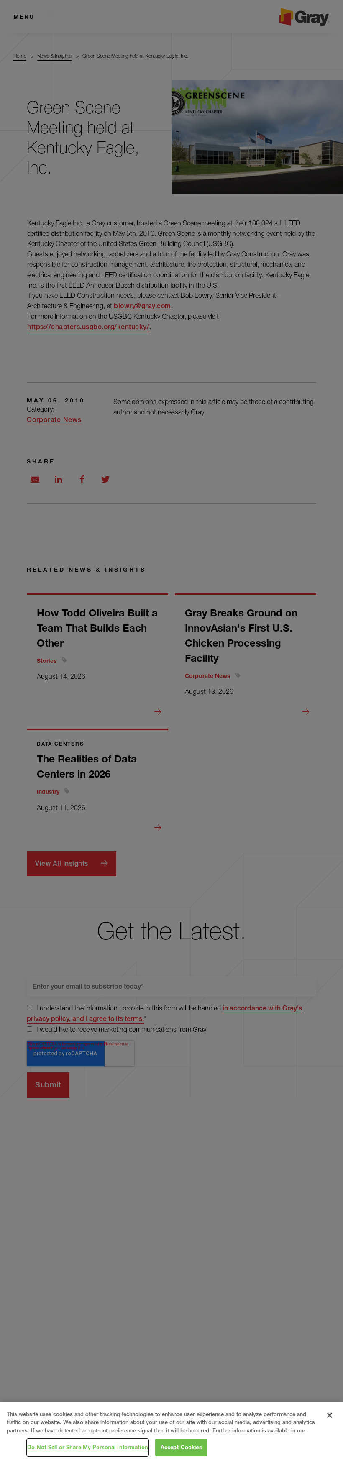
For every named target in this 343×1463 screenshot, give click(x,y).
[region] (171, 1432)
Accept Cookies (181, 1447)
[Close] (329, 1415)
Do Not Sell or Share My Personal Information (87, 1447)
